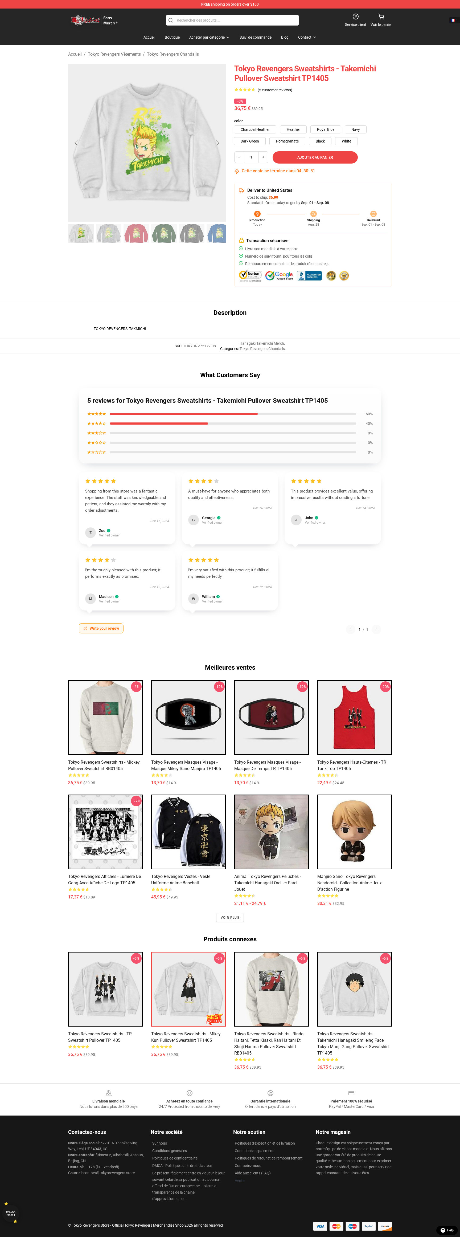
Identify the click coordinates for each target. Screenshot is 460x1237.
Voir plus (230, 917)
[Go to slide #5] (191, 233)
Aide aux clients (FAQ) (253, 1173)
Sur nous (159, 1143)
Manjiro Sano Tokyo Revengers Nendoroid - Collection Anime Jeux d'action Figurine (349, 883)
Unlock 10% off (10, 1213)
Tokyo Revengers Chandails (173, 54)
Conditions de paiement (254, 1151)
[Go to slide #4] (164, 233)
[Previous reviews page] (350, 629)
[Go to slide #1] (81, 233)
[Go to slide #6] (219, 233)
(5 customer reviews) (275, 90)
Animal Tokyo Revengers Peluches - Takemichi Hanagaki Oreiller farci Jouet (267, 883)
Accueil (75, 54)
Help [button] (450, 1230)
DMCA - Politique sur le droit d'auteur (182, 1165)
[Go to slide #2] (108, 233)
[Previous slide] (76, 142)
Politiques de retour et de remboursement (269, 1158)
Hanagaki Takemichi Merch (262, 343)
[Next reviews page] (376, 629)
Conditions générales (169, 1151)
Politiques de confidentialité (175, 1158)
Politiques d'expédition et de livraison (265, 1143)
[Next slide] (217, 142)
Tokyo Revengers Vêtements (114, 54)
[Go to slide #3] (136, 233)
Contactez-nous (248, 1165)
